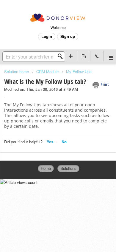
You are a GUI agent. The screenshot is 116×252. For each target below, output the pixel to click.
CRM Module (47, 71)
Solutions (68, 168)
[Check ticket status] (83, 56)
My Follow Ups (79, 71)
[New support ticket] (70, 56)
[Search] (61, 56)
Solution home (17, 71)
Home (46, 168)
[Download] (47, 120)
